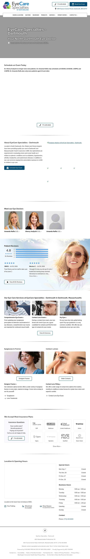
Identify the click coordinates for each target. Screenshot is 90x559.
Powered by (34, 549)
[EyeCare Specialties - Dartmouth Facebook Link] (45, 530)
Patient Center (62, 15)
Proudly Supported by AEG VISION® (62, 549)
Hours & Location (18, 15)
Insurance (36, 15)
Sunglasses (10, 395)
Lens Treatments (12, 398)
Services (52, 15)
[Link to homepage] (20, 6)
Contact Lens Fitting (53, 384)
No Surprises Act (48, 552)
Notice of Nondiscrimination (33, 552)
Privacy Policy (75, 552)
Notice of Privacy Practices (62, 552)
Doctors (28, 15)
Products (44, 15)
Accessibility (21, 552)
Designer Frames (10, 384)
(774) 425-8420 (68, 519)
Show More (32, 276)
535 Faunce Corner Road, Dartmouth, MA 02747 (72, 8)
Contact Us (73, 15)
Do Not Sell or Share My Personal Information (60, 555)
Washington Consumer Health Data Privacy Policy (31, 555)
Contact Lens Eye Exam (56, 395)
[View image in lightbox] (64, 143)
